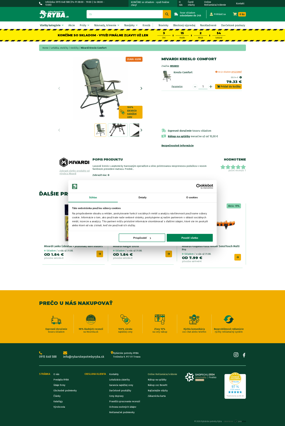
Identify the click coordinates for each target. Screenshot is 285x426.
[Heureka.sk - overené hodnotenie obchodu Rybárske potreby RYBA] (235, 385)
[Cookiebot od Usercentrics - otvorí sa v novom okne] (198, 186)
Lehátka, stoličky (59, 48)
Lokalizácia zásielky (119, 379)
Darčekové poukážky (120, 390)
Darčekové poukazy (233, 25)
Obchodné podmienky (65, 390)
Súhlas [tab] (93, 197)
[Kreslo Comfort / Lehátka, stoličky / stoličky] (166, 76)
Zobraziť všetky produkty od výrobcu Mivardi (75, 172)
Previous (59, 88)
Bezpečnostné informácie (177, 145)
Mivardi (174, 66)
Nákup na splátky (179, 136)
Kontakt (240, 3)
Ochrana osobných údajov (122, 407)
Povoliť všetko (189, 237)
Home (45, 48)
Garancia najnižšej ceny (121, 385)
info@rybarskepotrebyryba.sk (83, 357)
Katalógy (58, 401)
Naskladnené (208, 25)
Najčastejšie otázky (158, 390)
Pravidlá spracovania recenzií (124, 401)
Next (141, 88)
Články (57, 396)
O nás (181, 3)
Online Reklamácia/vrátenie (215, 3)
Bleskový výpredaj (184, 25)
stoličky (74, 48)
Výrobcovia (59, 407)
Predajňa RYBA (61, 379)
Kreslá (146, 25)
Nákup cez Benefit (157, 385)
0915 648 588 (48, 357)
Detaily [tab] (143, 197)
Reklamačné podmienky (122, 412)
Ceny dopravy (116, 396)
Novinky (163, 25)
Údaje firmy (59, 385)
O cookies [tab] (192, 197)
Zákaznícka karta (157, 396)
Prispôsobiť (140, 237)
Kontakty (114, 374)
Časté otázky (191, 3)
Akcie (71, 25)
